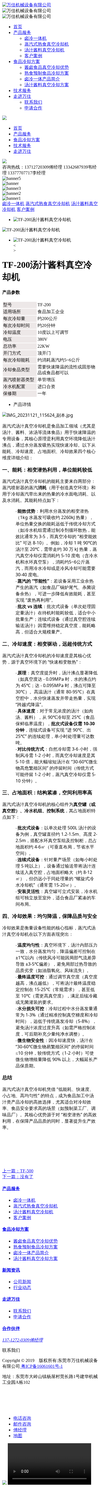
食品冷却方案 (26, 61)
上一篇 (17, 1171)
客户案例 (33, 55)
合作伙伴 (11, 1328)
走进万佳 (22, 96)
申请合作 (33, 108)
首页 (17, 26)
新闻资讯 (11, 1270)
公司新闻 (22, 1281)
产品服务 (22, 32)
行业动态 (22, 1287)
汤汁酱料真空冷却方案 (46, 84)
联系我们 (33, 102)
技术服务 (22, 90)
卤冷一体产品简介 (42, 79)
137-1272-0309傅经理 (22, 1340)
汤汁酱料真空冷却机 (44, 50)
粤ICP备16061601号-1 (41, 1366)
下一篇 (17, 1176)
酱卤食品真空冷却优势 (46, 67)
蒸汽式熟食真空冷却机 (46, 44)
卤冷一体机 (35, 38)
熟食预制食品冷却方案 (46, 73)
